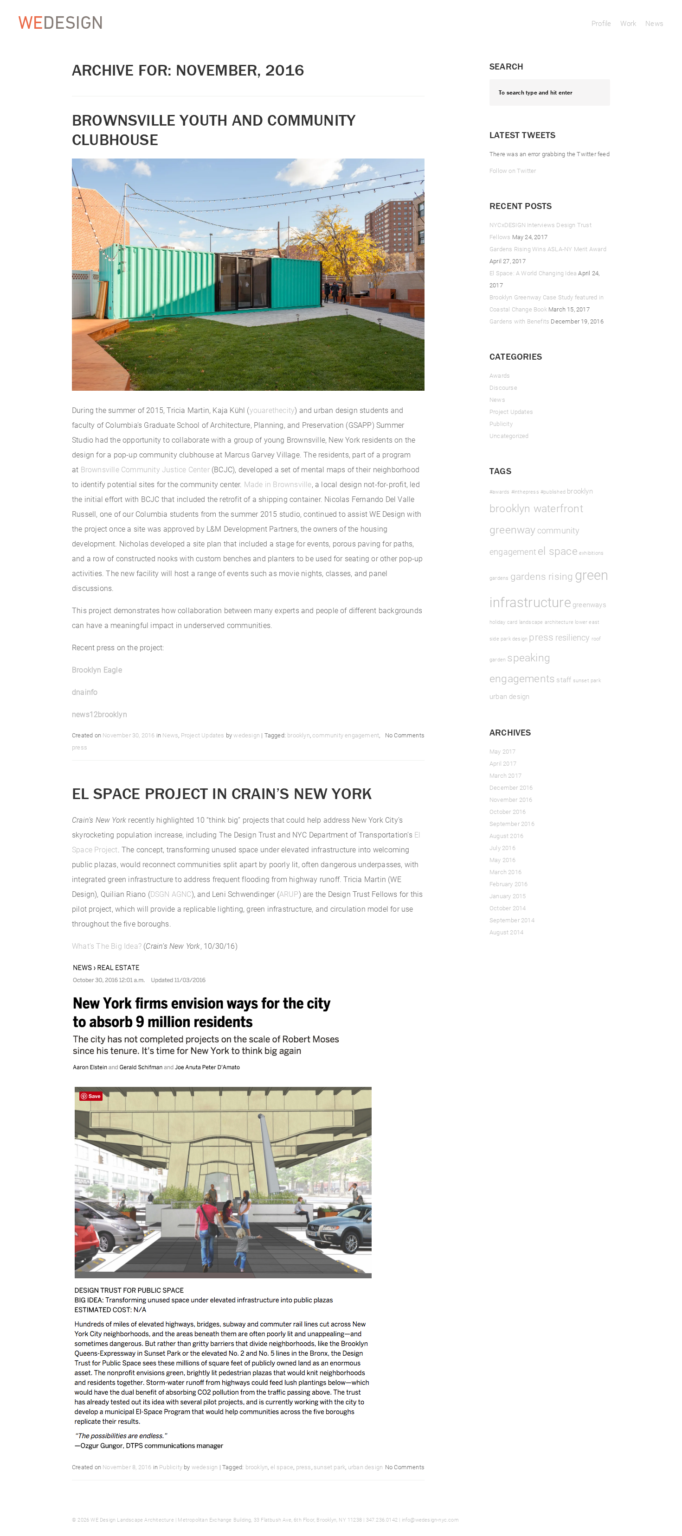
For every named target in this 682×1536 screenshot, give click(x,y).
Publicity (170, 1467)
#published (553, 492)
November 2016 (511, 799)
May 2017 (502, 751)
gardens (498, 578)
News (654, 23)
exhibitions (591, 553)
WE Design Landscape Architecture (132, 1519)
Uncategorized (509, 436)
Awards (499, 375)
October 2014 (507, 908)
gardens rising (541, 576)
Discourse (503, 387)
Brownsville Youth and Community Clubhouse (213, 129)
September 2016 (511, 823)
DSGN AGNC (171, 894)
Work (628, 23)
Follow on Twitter (512, 170)
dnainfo (84, 692)
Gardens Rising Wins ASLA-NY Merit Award (547, 249)
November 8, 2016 (127, 1467)
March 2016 (505, 872)
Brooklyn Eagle (97, 669)
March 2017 (505, 775)
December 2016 (511, 787)
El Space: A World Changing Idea (533, 273)
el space (282, 1467)
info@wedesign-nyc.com (430, 1519)
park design (514, 638)
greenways (589, 604)
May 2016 (502, 860)
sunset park (329, 1467)
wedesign (246, 735)
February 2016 (508, 884)
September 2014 (511, 920)
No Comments (405, 735)
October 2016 (507, 811)
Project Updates (203, 735)
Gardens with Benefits (519, 321)
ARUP (289, 894)
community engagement (345, 735)
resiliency (572, 637)
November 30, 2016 (128, 735)
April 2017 (502, 763)
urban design (365, 1467)
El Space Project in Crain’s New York (222, 793)
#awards (499, 492)
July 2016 (502, 848)
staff (563, 679)
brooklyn (298, 735)
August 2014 (506, 932)
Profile (601, 23)
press (79, 747)
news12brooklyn (99, 714)
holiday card (503, 622)
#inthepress (525, 492)
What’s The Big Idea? (107, 946)
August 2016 (506, 835)
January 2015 (507, 896)
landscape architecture (546, 622)
